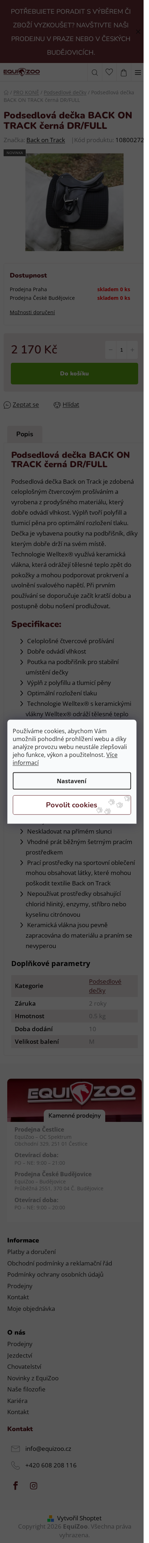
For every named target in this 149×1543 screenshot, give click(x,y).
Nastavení (71, 781)
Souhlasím (72, 805)
